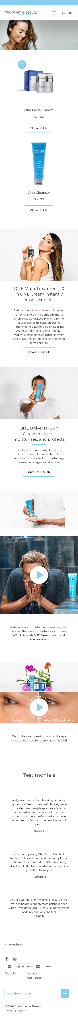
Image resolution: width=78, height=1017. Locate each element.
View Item (39, 127)
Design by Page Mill (16, 1010)
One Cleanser (39, 193)
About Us (10, 973)
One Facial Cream (39, 110)
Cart (67, 13)
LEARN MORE (39, 352)
